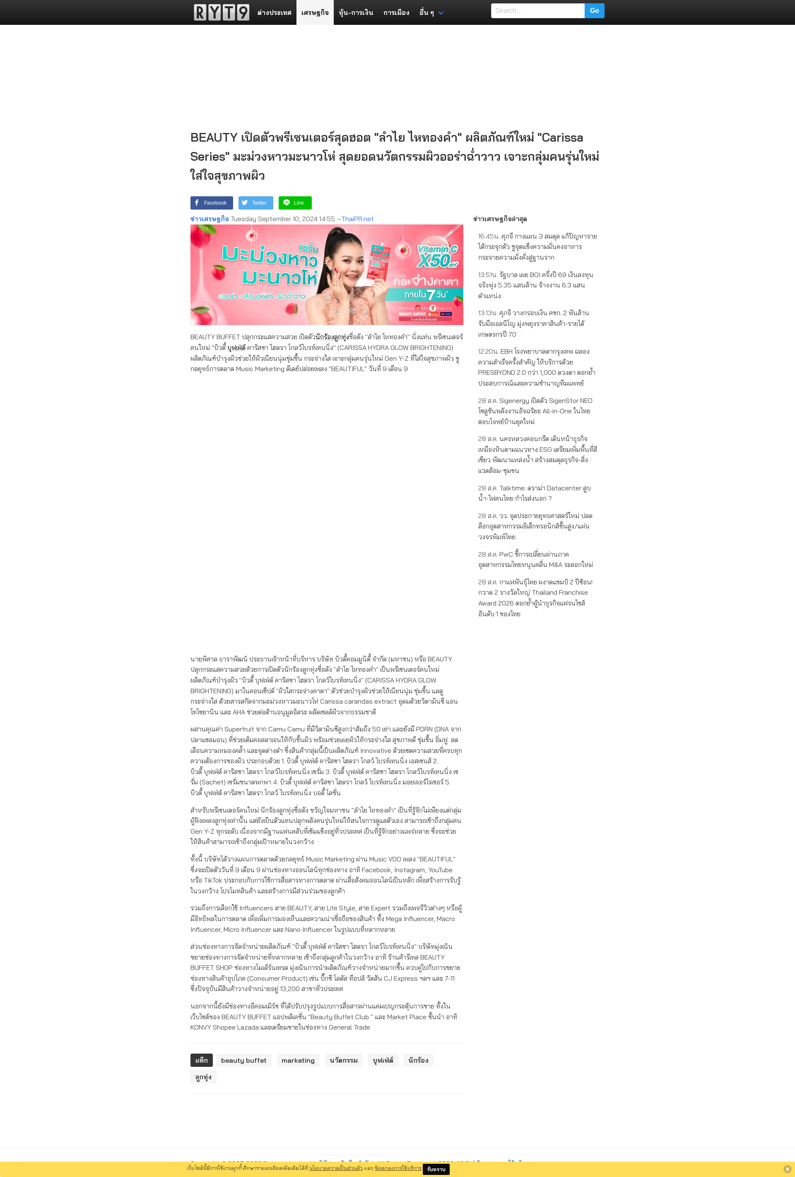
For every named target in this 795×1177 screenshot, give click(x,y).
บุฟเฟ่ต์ (236, 347)
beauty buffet (244, 1060)
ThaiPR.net (357, 219)
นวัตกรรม (344, 1060)
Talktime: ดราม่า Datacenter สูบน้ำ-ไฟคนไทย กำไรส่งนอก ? (534, 493)
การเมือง (396, 12)
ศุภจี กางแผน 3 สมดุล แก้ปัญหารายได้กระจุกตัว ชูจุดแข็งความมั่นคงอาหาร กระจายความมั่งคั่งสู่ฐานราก (537, 246)
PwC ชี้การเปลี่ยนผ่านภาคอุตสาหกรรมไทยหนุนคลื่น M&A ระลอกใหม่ (535, 559)
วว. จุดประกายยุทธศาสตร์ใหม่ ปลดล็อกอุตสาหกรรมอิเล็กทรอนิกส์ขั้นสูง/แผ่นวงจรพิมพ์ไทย (535, 526)
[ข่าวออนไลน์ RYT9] (219, 12)
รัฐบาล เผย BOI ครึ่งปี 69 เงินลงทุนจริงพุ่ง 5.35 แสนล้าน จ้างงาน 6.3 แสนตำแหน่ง (535, 285)
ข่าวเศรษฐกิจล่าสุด (500, 219)
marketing (298, 1060)
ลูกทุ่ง (341, 337)
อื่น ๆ (426, 12)
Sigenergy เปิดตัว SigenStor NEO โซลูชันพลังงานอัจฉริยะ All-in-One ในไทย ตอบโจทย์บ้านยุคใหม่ (535, 411)
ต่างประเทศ (275, 12)
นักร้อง (325, 337)
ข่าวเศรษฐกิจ (209, 219)
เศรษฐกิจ (315, 12)
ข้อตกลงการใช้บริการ (398, 1168)
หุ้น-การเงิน (356, 12)
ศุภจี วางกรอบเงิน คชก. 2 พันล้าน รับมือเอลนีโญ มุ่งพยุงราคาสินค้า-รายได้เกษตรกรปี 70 (533, 323)
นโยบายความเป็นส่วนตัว (336, 1168)
